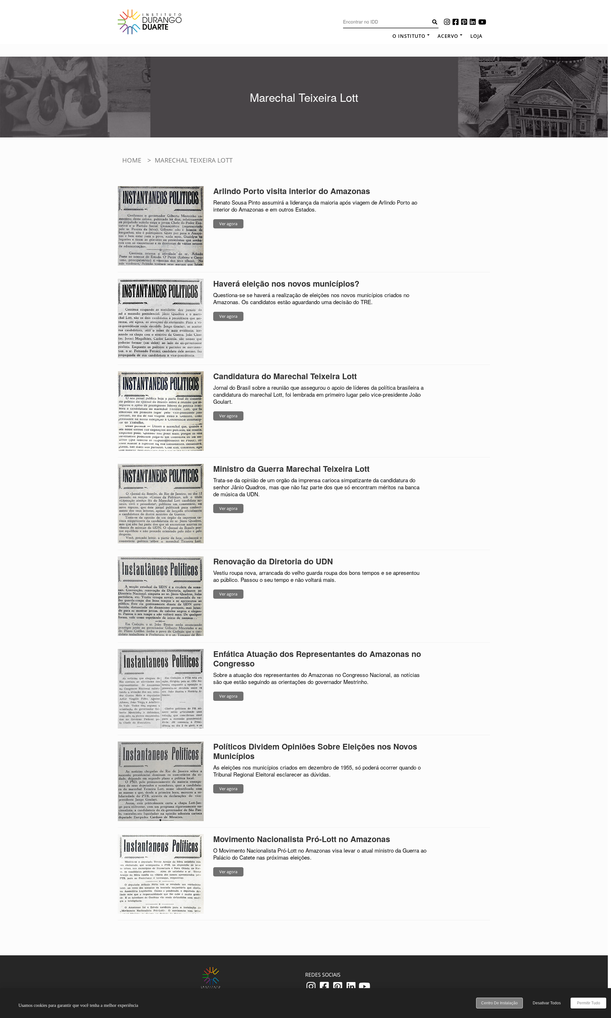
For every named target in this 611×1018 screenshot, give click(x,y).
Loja (476, 36)
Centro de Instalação (499, 1003)
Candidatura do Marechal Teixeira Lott (285, 376)
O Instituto (408, 36)
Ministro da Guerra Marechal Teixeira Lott (291, 468)
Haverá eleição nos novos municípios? (286, 283)
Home (131, 160)
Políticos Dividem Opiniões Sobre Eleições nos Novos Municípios (315, 751)
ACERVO (448, 36)
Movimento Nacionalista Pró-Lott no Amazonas (301, 839)
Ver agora (228, 224)
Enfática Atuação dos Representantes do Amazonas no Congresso (317, 658)
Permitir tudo (588, 1003)
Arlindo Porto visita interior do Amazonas (291, 191)
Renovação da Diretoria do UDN (273, 561)
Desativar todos (547, 1003)
